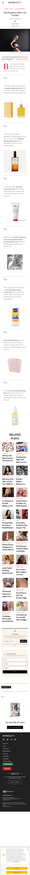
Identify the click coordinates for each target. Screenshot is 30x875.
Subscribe (7, 768)
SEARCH (15, 671)
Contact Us (5, 743)
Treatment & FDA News (21, 454)
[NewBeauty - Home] (15, 2)
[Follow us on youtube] (15, 739)
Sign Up (22, 641)
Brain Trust (5, 753)
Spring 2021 (24, 57)
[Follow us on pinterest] (7, 739)
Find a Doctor (6, 748)
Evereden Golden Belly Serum (13, 88)
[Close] (27, 849)
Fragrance (19, 498)
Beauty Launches (7, 565)
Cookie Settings (8, 764)
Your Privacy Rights (17, 864)
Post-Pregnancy (20, 8)
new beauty (6, 687)
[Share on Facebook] (2, 696)
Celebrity (5, 498)
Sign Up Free (15, 782)
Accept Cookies (17, 872)
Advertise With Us (6, 751)
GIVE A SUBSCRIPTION (15, 727)
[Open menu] (3, 2)
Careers (4, 746)
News (3, 520)
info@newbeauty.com (7, 799)
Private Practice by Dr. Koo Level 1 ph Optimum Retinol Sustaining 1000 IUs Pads (15, 239)
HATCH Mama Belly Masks (11, 340)
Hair (17, 476)
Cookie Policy (6, 758)
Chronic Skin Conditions (20, 566)
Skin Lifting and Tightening (21, 543)
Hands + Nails (6, 476)
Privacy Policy (6, 756)
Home (6, 8)
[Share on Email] (4, 696)
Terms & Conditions (7, 761)
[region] (15, 861)
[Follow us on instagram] (11, 739)
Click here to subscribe (21, 59)
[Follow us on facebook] (3, 739)
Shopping (5, 453)
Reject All (17, 868)
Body (11, 8)
